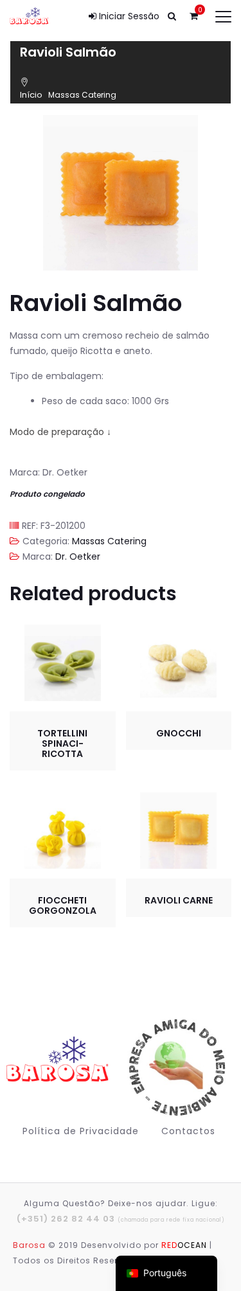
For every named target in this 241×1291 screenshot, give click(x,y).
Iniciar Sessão (127, 16)
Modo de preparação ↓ (60, 431)
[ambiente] (175, 1067)
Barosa (29, 1245)
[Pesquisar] (171, 16)
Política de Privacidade (80, 1131)
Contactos (188, 1131)
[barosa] (60, 1067)
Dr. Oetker (77, 556)
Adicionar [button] (62, 663)
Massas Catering (82, 94)
